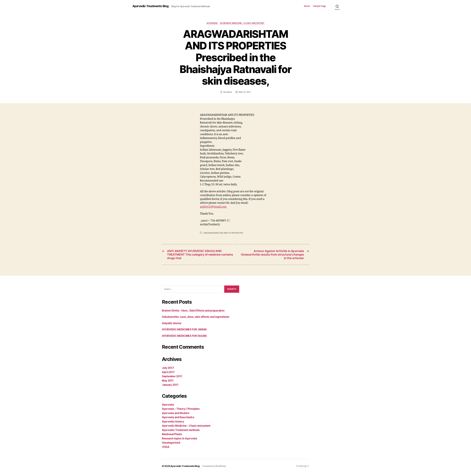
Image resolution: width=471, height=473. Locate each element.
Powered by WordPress (214, 466)
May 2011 (168, 380)
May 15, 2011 (245, 92)
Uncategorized (171, 442)
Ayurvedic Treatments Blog (150, 6)
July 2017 (168, 367)
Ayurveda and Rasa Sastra (178, 417)
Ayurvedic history (173, 421)
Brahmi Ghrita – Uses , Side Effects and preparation (193, 310)
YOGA (165, 446)
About (307, 6)
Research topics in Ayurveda (179, 438)
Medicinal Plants (172, 434)
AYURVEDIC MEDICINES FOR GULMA (184, 335)
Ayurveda (212, 23)
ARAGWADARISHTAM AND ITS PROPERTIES (223, 233)
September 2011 (172, 376)
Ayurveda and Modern (175, 413)
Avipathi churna (171, 323)
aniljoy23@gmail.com (213, 206)
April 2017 (168, 372)
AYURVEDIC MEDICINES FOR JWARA (184, 329)
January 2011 (170, 384)
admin (229, 92)
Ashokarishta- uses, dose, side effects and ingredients (195, 316)
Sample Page (319, 6)
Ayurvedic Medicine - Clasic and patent (242, 23)
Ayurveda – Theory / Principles (181, 408)
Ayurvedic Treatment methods (181, 430)
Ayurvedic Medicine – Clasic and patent (186, 425)
